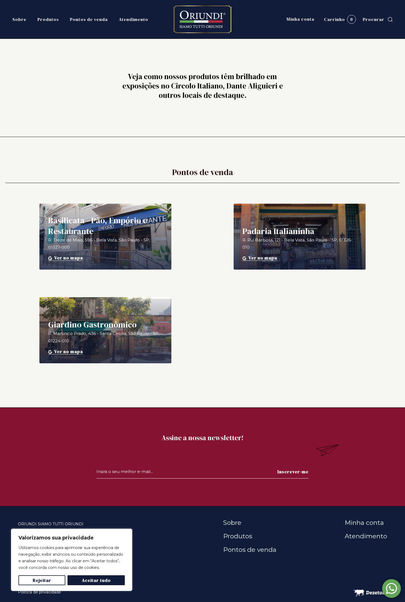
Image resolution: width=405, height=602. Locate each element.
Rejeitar (42, 580)
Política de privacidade (39, 592)
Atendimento (133, 19)
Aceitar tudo (96, 580)
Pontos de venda (89, 19)
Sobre (19, 19)
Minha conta (300, 19)
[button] (378, 19)
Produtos (48, 19)
